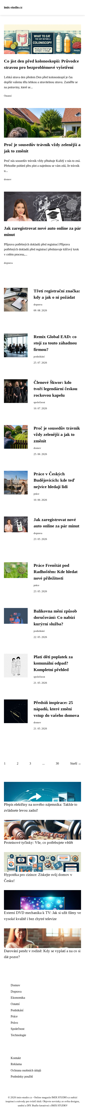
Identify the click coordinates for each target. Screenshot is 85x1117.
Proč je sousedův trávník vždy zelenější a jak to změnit (57, 434)
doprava (8, 263)
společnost (39, 402)
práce (36, 493)
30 (57, 763)
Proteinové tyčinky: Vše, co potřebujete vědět (38, 842)
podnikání (39, 356)
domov (7, 179)
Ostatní (8, 95)
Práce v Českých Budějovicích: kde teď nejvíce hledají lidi (54, 480)
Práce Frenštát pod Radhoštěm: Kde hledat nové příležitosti (55, 572)
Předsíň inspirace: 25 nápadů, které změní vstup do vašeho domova (56, 709)
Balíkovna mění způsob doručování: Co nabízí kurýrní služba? (55, 617)
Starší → (75, 763)
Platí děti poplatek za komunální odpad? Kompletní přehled (53, 663)
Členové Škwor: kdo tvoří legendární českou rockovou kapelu (55, 389)
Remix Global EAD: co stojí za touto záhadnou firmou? (55, 343)
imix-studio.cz (13, 7)
